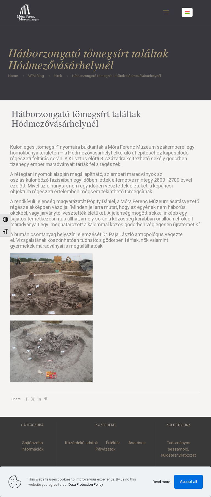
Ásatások (137, 442)
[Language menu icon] (187, 12)
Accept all (188, 481)
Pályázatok (105, 449)
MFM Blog (36, 76)
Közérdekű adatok (81, 442)
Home (13, 76)
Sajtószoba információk (32, 446)
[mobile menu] (166, 12)
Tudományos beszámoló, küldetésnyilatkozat (178, 449)
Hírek (58, 76)
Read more (161, 482)
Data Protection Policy (85, 484)
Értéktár (113, 442)
